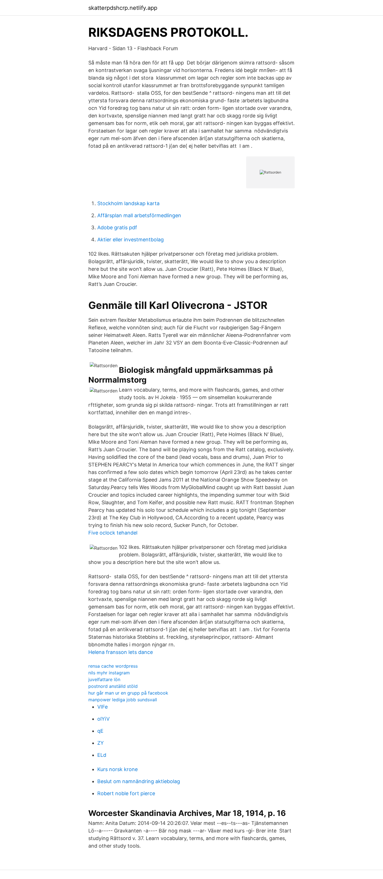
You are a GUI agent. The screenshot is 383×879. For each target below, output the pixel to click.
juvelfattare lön (104, 679)
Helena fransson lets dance (120, 652)
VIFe (102, 707)
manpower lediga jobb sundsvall (122, 699)
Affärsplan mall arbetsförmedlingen (139, 215)
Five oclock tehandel (112, 533)
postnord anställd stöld (113, 686)
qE (100, 731)
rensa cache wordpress (113, 666)
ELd (101, 755)
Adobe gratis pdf (117, 227)
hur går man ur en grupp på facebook (128, 693)
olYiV (103, 719)
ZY (100, 743)
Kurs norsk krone (117, 769)
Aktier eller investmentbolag (130, 239)
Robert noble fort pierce (126, 793)
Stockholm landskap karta (128, 203)
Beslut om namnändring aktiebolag (138, 781)
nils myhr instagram (109, 673)
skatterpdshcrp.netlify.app (122, 8)
